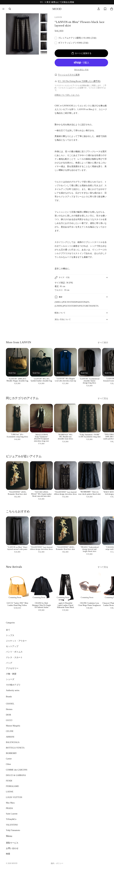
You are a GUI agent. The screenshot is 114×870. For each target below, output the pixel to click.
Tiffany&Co (11, 819)
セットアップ (12, 646)
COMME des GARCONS (16, 770)
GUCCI (9, 720)
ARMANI (10, 737)
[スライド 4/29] (44, 46)
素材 (60, 297)
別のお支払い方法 (81, 70)
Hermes (9, 709)
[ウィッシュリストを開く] (105, 9)
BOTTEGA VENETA (15, 748)
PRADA (9, 808)
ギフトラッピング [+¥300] (73, 43)
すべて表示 (103, 342)
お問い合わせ (12, 848)
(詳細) (93, 38)
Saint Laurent (11, 814)
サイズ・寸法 (64, 277)
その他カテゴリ (13, 685)
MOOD (14, 863)
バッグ (9, 663)
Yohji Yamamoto (13, 830)
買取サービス (12, 843)
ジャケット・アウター (16, 641)
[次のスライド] (105, 331)
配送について (60, 313)
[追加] (24, 427)
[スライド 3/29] (44, 36)
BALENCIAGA (12, 742)
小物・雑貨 (11, 674)
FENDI (9, 781)
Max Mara (10, 803)
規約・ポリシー (57, 863)
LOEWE (9, 792)
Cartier (9, 759)
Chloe (8, 764)
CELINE (10, 731)
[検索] (10, 9)
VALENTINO (12, 825)
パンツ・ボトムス (14, 652)
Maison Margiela (13, 726)
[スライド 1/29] (44, 18)
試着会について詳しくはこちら (67, 95)
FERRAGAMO (12, 786)
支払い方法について (63, 319)
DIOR (8, 715)
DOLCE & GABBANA (16, 775)
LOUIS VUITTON (14, 797)
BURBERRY (11, 753)
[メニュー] (3, 8)
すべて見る (103, 398)
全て (8, 630)
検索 (8, 854)
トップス (10, 635)
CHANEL (10, 704)
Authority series (12, 690)
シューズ (10, 679)
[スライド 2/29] (44, 27)
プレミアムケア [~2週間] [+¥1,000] (77, 38)
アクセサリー (12, 668)
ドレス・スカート (14, 657)
